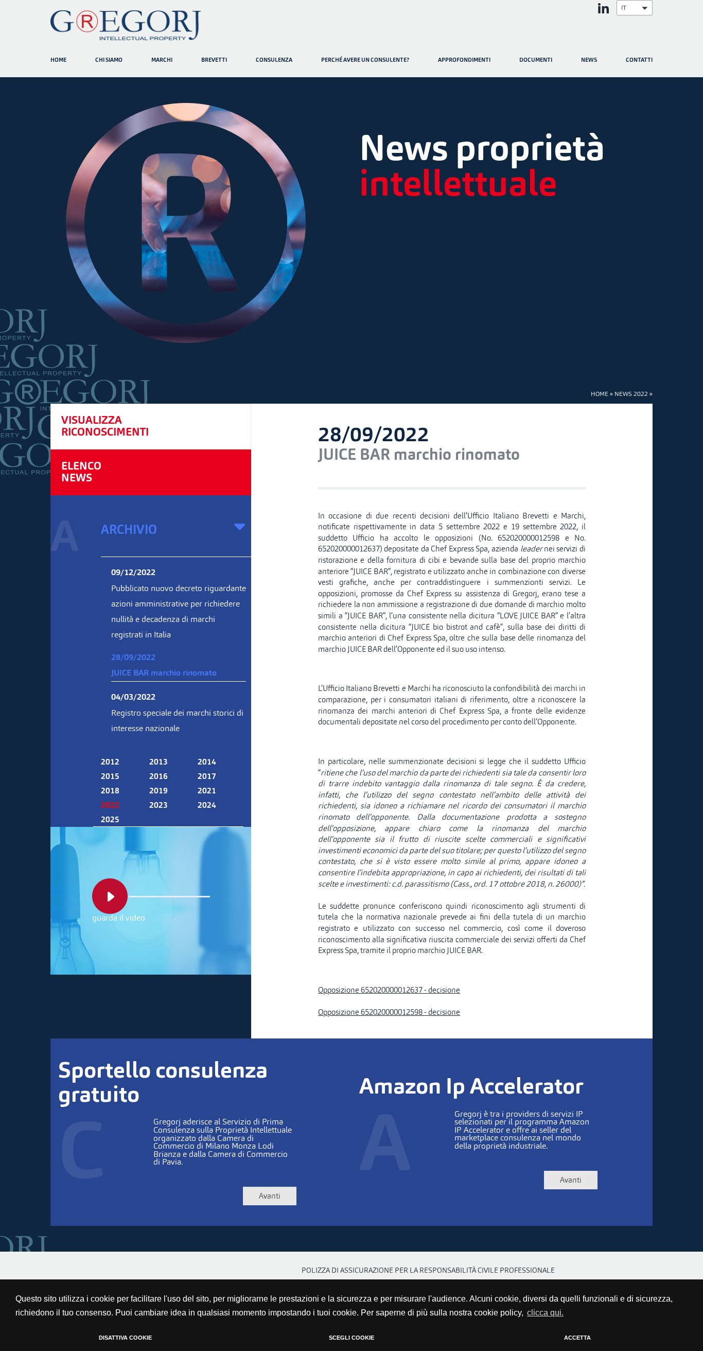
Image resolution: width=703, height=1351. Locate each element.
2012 (110, 762)
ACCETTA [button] (577, 1338)
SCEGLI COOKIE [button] (351, 1338)
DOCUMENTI (535, 60)
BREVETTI (214, 60)
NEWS (589, 60)
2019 (158, 791)
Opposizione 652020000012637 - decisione (389, 990)
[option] (351, 217)
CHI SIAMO (108, 60)
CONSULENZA (274, 60)
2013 (158, 762)
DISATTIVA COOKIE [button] (125, 1338)
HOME (58, 60)
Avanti (269, 1196)
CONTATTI (639, 60)
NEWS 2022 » (633, 393)
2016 (158, 777)
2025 (110, 820)
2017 (207, 777)
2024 (207, 806)
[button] (635, 7)
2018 (110, 791)
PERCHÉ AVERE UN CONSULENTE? (365, 60)
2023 (158, 806)
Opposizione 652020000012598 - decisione (389, 1012)
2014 (207, 762)
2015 (110, 777)
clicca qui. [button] (545, 1312)
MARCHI (161, 60)
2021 (207, 791)
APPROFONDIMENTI (464, 60)
